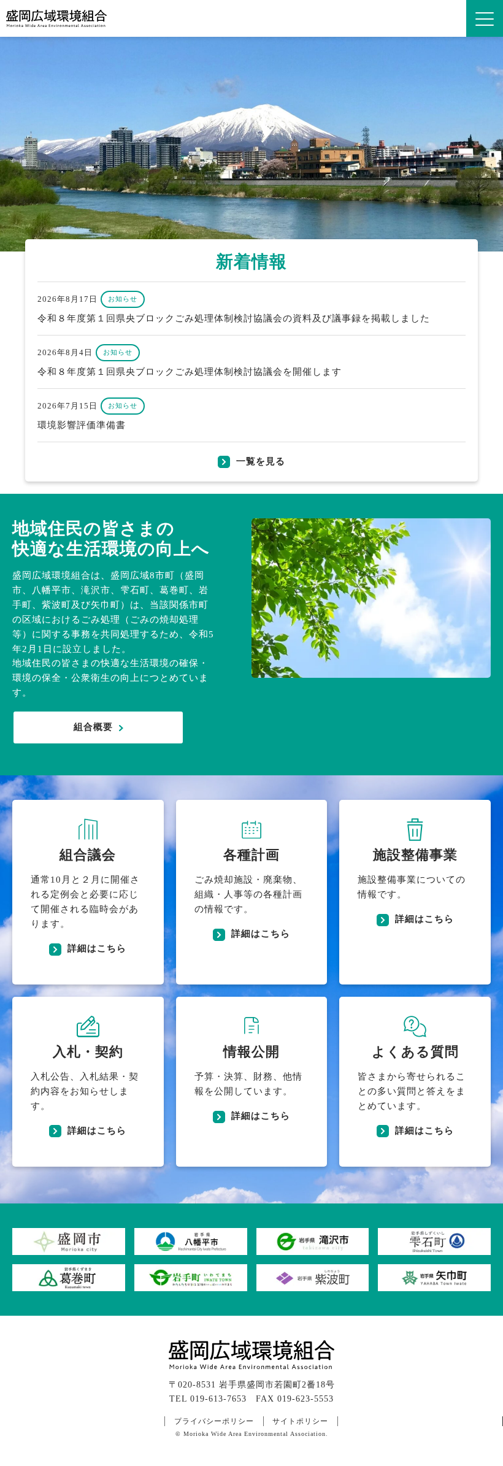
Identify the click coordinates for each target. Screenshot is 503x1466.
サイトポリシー (300, 1421)
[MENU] (484, 18)
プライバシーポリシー (214, 1421)
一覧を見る (260, 461)
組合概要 (93, 727)
